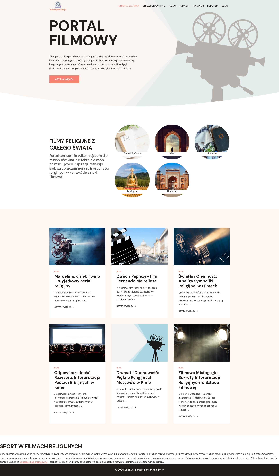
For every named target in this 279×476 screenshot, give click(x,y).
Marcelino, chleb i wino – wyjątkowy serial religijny (77, 281)
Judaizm (184, 5)
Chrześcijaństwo (154, 5)
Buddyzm (212, 5)
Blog (225, 5)
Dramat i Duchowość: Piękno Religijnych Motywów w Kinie (138, 377)
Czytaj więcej (64, 307)
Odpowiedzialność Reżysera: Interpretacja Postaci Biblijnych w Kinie (77, 380)
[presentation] (77, 246)
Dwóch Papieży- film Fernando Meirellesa (137, 279)
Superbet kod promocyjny (33, 462)
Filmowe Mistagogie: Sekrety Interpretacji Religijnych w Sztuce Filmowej (199, 380)
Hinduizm (198, 5)
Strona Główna (128, 5)
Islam (172, 5)
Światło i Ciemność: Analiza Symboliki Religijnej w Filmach (198, 281)
